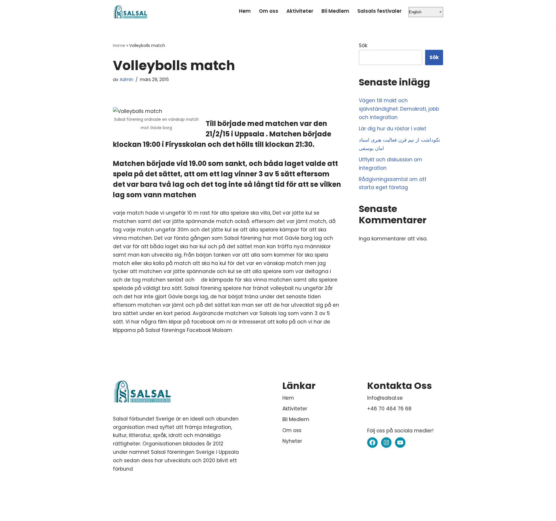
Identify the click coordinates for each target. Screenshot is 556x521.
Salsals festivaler (379, 11)
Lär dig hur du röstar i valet (392, 128)
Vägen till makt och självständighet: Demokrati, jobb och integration (399, 109)
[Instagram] (386, 442)
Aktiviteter (299, 11)
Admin (126, 79)
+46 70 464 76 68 (389, 408)
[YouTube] (400, 442)
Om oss (268, 11)
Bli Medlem (335, 11)
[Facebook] (372, 442)
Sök (363, 45)
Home (119, 45)
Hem (245, 11)
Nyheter (292, 441)
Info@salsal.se (385, 397)
